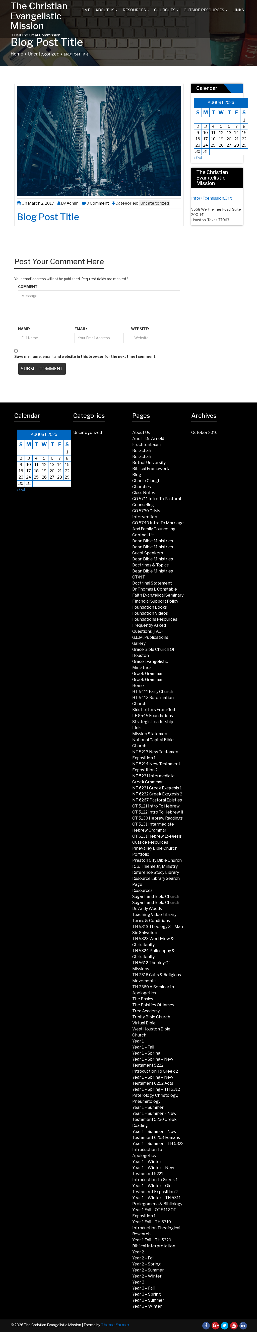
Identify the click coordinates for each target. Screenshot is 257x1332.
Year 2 (138, 1252)
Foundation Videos (150, 613)
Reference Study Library (155, 872)
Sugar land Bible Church (155, 896)
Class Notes (143, 492)
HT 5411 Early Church (152, 691)
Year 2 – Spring (146, 1264)
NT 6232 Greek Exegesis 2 (157, 794)
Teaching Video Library (154, 914)
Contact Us (143, 535)
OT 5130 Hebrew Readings (157, 818)
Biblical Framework (150, 468)
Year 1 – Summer (148, 1107)
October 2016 (204, 432)
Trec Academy (146, 1011)
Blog (136, 474)
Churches (165, 10)
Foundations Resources (154, 619)
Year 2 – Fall (143, 1258)
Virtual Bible (144, 1023)
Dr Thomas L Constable (154, 589)
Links (238, 10)
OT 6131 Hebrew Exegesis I (158, 836)
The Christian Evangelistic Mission (39, 16)
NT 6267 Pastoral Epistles (157, 800)
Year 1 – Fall (143, 1047)
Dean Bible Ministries (152, 541)
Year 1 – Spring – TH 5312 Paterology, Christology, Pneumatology (156, 1095)
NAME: (24, 329)
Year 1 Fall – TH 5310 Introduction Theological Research (156, 1228)
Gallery (139, 643)
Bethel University (149, 462)
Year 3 (138, 1282)
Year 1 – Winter (146, 1161)
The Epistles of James (153, 1005)
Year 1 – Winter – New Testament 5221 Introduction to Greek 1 (155, 1173)
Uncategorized (43, 53)
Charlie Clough (146, 480)
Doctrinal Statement (152, 583)
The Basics (142, 999)
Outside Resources (204, 10)
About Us (105, 10)
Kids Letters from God (153, 709)
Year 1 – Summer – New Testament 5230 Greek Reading (154, 1119)
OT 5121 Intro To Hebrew (156, 806)
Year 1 (138, 1041)
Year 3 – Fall (143, 1288)
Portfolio (140, 854)
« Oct (198, 157)
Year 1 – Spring (146, 1053)
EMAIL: (81, 329)
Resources (135, 10)
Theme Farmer (115, 1324)
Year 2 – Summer (148, 1270)
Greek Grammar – (149, 679)
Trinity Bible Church (151, 1017)
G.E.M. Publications (150, 637)
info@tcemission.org (211, 198)
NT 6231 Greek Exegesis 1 (157, 788)
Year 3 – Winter (147, 1306)
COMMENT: (28, 286)
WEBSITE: (140, 329)
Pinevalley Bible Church (154, 848)
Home (84, 10)
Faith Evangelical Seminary (157, 595)
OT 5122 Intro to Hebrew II (157, 812)
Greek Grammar (147, 673)
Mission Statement (150, 733)
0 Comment (98, 203)
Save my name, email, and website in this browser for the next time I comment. (85, 356)
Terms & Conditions (151, 920)
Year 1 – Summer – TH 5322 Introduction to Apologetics (157, 1149)
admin (72, 203)
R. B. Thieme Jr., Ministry (155, 866)
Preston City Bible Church (157, 860)
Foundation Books (149, 607)
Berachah (141, 450)
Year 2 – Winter (147, 1276)
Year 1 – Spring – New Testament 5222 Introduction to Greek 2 (155, 1065)
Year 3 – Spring (146, 1294)
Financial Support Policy (155, 601)
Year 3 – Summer (148, 1300)
